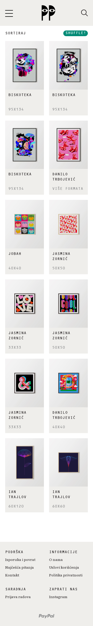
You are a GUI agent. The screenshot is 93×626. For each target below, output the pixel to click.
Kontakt (12, 575)
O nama (56, 559)
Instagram (58, 596)
